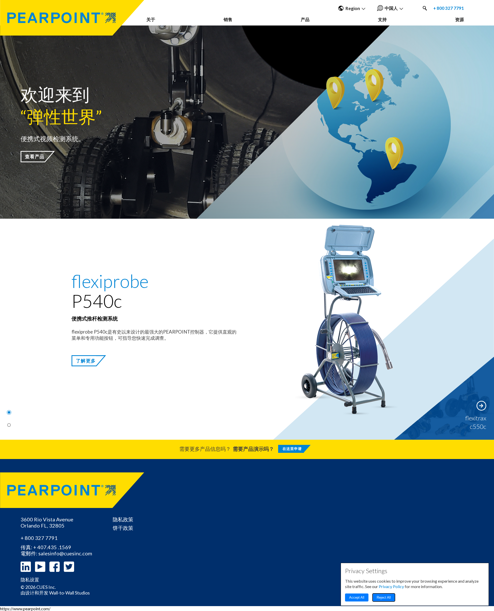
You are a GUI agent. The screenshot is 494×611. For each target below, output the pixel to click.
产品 (305, 19)
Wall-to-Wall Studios (69, 593)
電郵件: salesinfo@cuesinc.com (56, 553)
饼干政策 (123, 528)
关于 (150, 19)
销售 (228, 19)
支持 (382, 19)
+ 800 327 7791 (448, 8)
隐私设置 (30, 579)
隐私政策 (123, 519)
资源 (459, 19)
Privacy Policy (391, 586)
